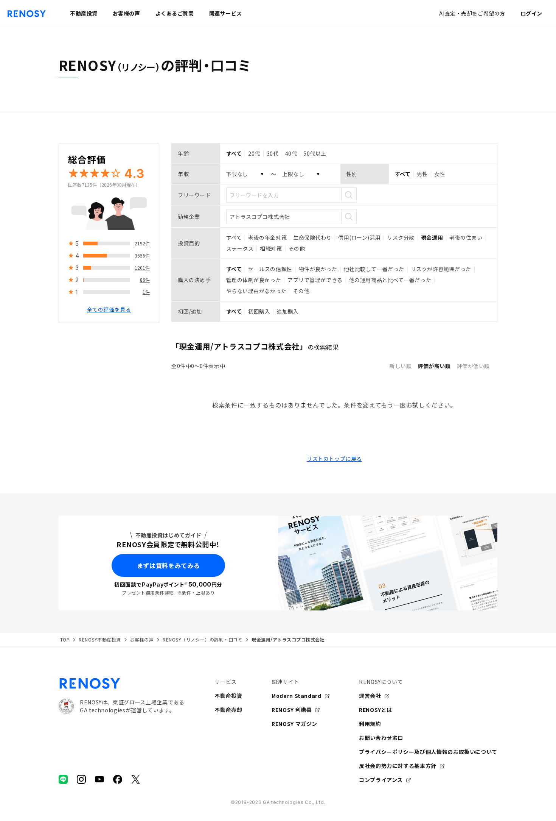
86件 (145, 279)
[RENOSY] (121, 683)
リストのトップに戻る (334, 458)
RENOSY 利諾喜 (292, 709)
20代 (254, 153)
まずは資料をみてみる (168, 565)
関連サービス (225, 13)
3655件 (142, 255)
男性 (422, 174)
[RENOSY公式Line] (63, 779)
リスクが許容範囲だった (441, 269)
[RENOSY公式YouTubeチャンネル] (99, 779)
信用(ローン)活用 (359, 237)
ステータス (240, 248)
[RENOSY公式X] (135, 779)
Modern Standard (296, 695)
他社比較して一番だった (374, 269)
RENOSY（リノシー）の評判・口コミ (202, 639)
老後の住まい (465, 237)
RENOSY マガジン (294, 723)
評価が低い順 (473, 366)
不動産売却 (228, 709)
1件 (146, 292)
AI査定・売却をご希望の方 (472, 13)
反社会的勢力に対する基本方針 (397, 765)
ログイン (531, 13)
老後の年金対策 (267, 237)
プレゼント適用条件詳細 (148, 592)
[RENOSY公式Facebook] (117, 779)
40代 (291, 153)
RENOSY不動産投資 (100, 639)
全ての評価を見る (109, 309)
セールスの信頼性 (270, 269)
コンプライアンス (381, 780)
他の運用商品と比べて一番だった (390, 280)
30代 (273, 153)
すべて (234, 237)
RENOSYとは (375, 709)
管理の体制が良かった (253, 280)
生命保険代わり (312, 237)
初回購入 (259, 311)
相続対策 (271, 248)
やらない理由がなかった (256, 291)
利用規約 (370, 723)
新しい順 (401, 366)
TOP (65, 639)
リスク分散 (401, 237)
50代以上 (314, 153)
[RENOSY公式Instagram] (81, 779)
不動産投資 (228, 695)
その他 (297, 248)
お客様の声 (142, 639)
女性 (439, 174)
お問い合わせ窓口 (381, 737)
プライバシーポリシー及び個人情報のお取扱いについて (428, 751)
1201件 (142, 267)
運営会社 (370, 695)
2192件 (142, 243)
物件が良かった (318, 269)
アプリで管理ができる (315, 280)
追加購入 (287, 311)
